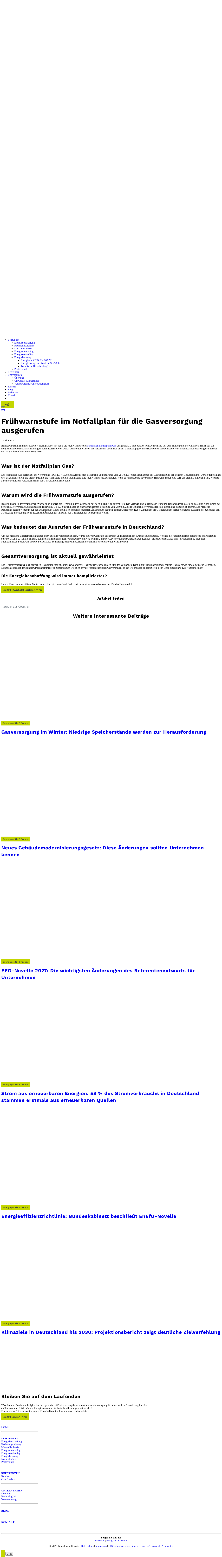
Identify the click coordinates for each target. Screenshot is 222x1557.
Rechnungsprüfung (11, 1444)
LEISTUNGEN (10, 1438)
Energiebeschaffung (11, 1441)
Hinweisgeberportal (150, 1546)
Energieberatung (9, 1456)
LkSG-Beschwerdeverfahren (123, 1546)
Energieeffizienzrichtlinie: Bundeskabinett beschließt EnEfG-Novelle (88, 1216)
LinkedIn (123, 1540)
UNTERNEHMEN (12, 1490)
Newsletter (167, 1546)
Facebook (99, 1540)
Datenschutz (87, 1546)
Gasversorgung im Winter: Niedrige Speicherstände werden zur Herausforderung (103, 732)
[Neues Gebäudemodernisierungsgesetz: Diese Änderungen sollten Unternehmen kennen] (50, 836)
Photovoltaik (7, 1462)
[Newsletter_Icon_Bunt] (25, 1387)
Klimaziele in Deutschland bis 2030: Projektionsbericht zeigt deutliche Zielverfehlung (110, 1332)
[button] (3, 407)
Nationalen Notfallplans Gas (101, 445)
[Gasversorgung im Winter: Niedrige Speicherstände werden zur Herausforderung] (50, 720)
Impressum (101, 1546)
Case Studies (7, 1479)
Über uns (6, 1493)
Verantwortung (9, 1499)
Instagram (111, 1540)
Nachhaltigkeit (8, 1459)
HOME (5, 1427)
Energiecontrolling (10, 1453)
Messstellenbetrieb (10, 1447)
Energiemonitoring (10, 1450)
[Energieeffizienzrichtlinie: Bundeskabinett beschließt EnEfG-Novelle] (50, 1204)
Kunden (5, 1476)
